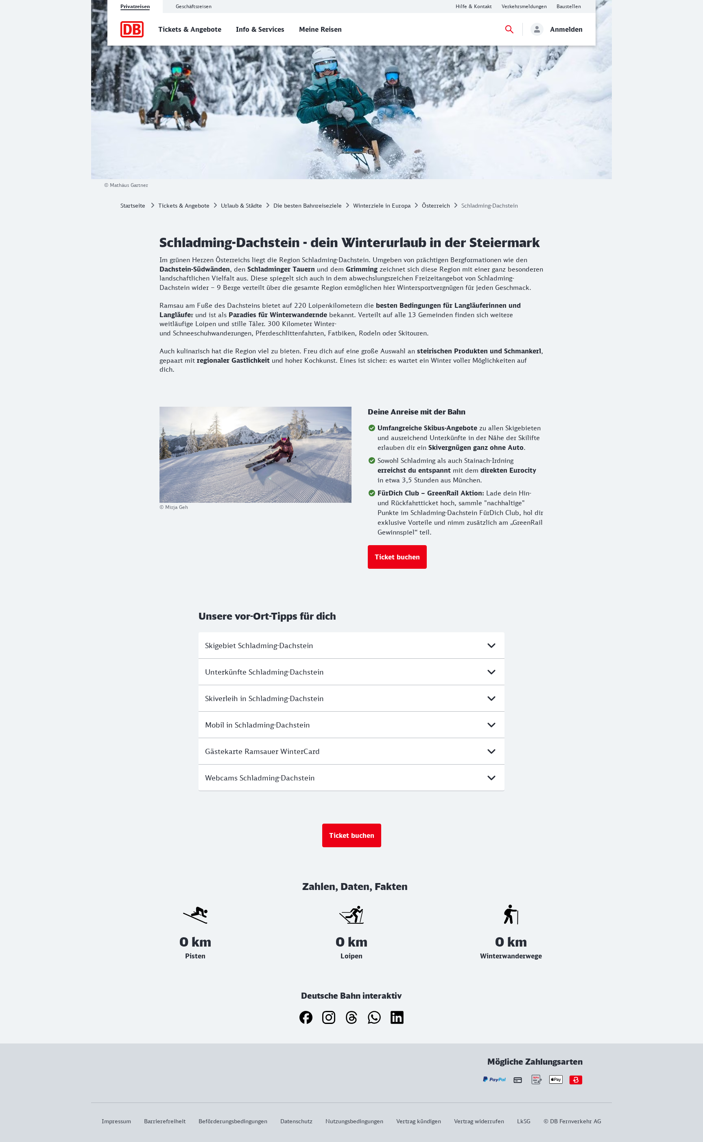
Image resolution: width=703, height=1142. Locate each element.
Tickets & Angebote (184, 205)
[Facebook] (305, 1017)
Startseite (132, 205)
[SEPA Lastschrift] (536, 1079)
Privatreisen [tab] (135, 6)
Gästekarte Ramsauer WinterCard (262, 751)
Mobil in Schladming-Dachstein (257, 724)
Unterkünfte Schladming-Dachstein (264, 671)
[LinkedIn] (397, 1017)
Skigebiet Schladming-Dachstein (259, 645)
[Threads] (351, 1017)
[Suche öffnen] (509, 29)
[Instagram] (328, 1017)
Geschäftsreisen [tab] (194, 6)
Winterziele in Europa (381, 205)
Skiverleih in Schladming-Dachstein (264, 698)
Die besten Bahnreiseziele (307, 205)
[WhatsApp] (374, 1017)
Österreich (436, 205)
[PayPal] (494, 1079)
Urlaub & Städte (241, 205)
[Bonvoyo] (576, 1079)
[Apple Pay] (556, 1079)
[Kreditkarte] (518, 1079)
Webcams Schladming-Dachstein (260, 777)
